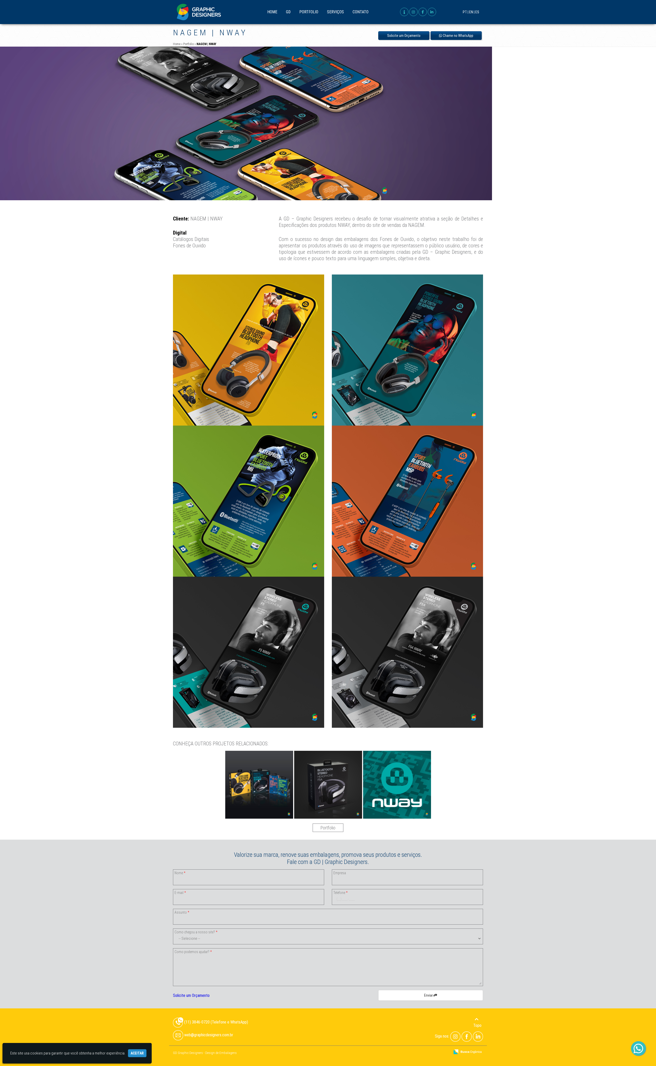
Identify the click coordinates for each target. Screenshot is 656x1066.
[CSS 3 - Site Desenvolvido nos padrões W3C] (426, 1052)
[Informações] (404, 12)
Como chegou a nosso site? (196, 932)
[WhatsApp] (641, 1048)
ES (477, 12)
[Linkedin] (432, 12)
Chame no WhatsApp (457, 36)
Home (272, 11)
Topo (477, 1025)
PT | (465, 12)
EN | (472, 12)
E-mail (180, 893)
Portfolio (308, 11)
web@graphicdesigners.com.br (208, 1034)
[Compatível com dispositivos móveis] (444, 1052)
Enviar (429, 995)
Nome (180, 873)
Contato (360, 11)
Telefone (340, 893)
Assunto (182, 912)
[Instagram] (455, 1036)
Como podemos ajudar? (193, 952)
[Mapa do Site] (395, 1052)
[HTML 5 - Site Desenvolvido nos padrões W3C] (408, 1052)
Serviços (335, 11)
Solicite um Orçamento (404, 36)
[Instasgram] (413, 12)
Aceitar (137, 1053)
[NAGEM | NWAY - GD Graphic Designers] (199, 12)
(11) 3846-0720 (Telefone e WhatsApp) (215, 1022)
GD (288, 11)
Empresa (339, 873)
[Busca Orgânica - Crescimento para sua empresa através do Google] (467, 1051)
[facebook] (422, 12)
